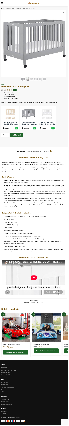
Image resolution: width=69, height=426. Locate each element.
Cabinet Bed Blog (6, 375)
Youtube (3, 413)
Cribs (17, 8)
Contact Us (4, 384)
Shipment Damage (6, 404)
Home (2, 8)
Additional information (34, 151)
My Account (4, 382)
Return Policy (5, 401)
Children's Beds (10, 8)
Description (21, 151)
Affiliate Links (5, 392)
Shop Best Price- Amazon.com (15, 352)
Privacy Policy (5, 372)
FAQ (2, 389)
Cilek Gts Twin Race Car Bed (11, 344)
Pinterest (4, 411)
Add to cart (17, 135)
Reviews (47, 151)
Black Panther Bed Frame (41, 344)
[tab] (21, 151)
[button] (63, 12)
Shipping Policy (5, 399)
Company (4, 367)
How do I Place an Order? (9, 370)
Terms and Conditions (7, 387)
